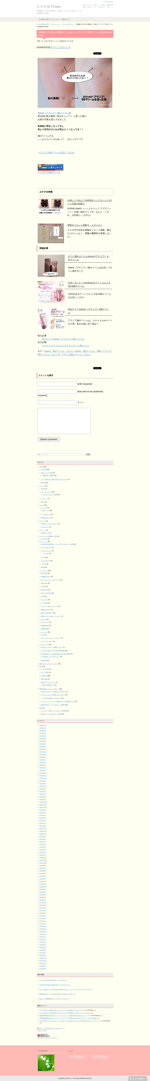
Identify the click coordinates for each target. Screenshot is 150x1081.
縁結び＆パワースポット (48, 682)
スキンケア (42, 521)
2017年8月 (42, 908)
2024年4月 (42, 741)
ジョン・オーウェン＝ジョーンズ (51, 638)
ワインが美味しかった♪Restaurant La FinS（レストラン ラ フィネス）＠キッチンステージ (66, 989)
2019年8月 (42, 865)
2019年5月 (42, 873)
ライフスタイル (44, 644)
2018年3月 (42, 894)
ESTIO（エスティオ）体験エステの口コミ (53, 691)
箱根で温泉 (44, 679)
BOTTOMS (44, 573)
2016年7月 (42, 939)
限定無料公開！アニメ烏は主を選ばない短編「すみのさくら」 (57, 994)
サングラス (44, 599)
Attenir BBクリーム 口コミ (58, 351)
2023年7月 (42, 760)
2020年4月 (42, 847)
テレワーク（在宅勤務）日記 (48, 536)
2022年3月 (42, 794)
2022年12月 (43, 773)
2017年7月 (42, 910)
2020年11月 (43, 831)
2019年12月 (43, 857)
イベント (42, 486)
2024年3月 (42, 744)
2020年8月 (42, 839)
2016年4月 (42, 947)
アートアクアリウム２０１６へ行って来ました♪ (65, 345)
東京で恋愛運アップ (49, 685)
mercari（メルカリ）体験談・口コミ (52, 647)
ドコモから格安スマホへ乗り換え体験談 (53, 650)
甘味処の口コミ (45, 518)
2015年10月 (43, 963)
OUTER (43, 586)
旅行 (40, 666)
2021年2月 (42, 823)
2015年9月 (42, 966)
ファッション (43, 570)
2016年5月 (42, 945)
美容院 (43, 567)
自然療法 (43, 629)
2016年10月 (43, 931)
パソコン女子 (43, 539)
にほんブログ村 (41, 1030)
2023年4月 (42, 765)
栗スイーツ (46, 510)
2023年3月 (42, 767)
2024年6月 (42, 736)
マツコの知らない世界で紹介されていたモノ (54, 479)
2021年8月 (42, 812)
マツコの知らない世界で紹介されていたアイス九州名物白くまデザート (60, 1010)
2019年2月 (42, 879)
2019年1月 (42, 881)
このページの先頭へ (138, 1078)
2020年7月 (42, 842)
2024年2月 (42, 746)
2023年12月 (43, 749)
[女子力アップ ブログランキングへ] (43, 1036)
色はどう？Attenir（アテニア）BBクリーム (63, 339)
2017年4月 (42, 916)
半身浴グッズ (45, 533)
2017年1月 (42, 923)
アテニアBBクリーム (50, 172)
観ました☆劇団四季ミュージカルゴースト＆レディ (54, 998)
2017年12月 (43, 902)
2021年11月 (43, 804)
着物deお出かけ (46, 609)
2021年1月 (42, 826)
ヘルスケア (42, 619)
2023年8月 (42, 757)
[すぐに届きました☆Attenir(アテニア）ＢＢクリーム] (51, 275)
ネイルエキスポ (45, 560)
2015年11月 (43, 960)
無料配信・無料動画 (49, 475)
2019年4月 (42, 876)
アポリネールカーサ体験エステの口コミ (53, 695)
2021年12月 (43, 802)
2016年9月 (42, 934)
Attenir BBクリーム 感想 (88, 351)
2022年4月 (42, 791)
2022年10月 (43, 778)
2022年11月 (43, 775)
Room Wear (44, 590)
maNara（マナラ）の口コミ (49, 523)
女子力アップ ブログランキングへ (47, 1038)
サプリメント (45, 622)
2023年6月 (42, 762)
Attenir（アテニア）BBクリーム (53, 113)
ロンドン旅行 (45, 672)
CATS (42, 635)
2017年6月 (42, 913)
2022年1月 (42, 799)
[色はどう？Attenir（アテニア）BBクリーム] (51, 328)
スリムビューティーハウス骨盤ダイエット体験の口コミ (57, 701)
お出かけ (43, 469)
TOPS (43, 596)
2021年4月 (42, 820)
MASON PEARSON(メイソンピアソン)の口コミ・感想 (57, 544)
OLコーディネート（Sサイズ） (50, 580)
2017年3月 (42, 918)
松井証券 (43, 660)
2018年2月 (42, 897)
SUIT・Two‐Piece (46, 593)
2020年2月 (42, 852)
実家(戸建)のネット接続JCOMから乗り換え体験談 (56, 654)
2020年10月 (43, 834)
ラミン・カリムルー (47, 641)
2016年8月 (42, 937)
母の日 (43, 502)
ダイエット (42, 530)
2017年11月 (43, 905)
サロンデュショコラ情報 (50, 494)
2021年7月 (42, 815)
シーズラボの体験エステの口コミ (51, 698)
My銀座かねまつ (46, 576)
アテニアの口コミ (60, 47)
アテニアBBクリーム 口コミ (76, 354)
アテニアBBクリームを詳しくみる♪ (57, 152)
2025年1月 (42, 728)
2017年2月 (42, 921)
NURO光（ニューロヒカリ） (51, 656)
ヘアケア (43, 564)
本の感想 (43, 482)
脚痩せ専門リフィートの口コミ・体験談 (53, 705)
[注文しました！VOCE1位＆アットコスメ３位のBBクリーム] (51, 301)
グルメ (41, 505)
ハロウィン (44, 498)
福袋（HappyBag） (47, 613)
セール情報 (44, 603)
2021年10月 (43, 807)
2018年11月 (43, 884)
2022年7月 (42, 786)
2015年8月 (42, 968)
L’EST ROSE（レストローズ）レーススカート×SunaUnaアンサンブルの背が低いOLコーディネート (69, 1021)
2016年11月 (43, 929)
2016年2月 (42, 953)
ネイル (43, 557)
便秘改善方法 (45, 625)
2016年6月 (42, 942)
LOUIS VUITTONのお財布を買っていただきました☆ (54, 985)
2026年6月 (42, 725)
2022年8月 (42, 783)
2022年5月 (42, 789)
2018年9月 (42, 889)
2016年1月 (42, 955)
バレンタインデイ (46, 492)
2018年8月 (42, 892)
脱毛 (40, 708)
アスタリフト (45, 527)
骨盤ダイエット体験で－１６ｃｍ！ (84, 225)
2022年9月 (42, 781)
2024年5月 (42, 738)
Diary (41, 467)
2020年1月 (42, 855)
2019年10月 (43, 863)
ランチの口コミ (45, 514)
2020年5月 (42, 844)
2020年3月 (42, 849)
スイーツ (43, 508)
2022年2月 (42, 797)
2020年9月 (42, 836)
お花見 (43, 488)
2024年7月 (42, 733)
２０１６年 (46, 553)
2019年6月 (42, 871)
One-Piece (44, 583)
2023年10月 (43, 754)
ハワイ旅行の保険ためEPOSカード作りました (53, 980)
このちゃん (87, 1013)
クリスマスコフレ (46, 551)
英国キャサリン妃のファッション (51, 616)
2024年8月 (42, 730)
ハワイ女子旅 (45, 669)
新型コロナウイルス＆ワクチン (48, 664)
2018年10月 (43, 886)
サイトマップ (109, 1)
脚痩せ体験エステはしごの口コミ (49, 689)
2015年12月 (43, 958)
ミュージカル (43, 632)
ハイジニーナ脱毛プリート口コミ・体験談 (53, 711)
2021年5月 (42, 818)
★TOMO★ (93, 1018)
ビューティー (43, 541)
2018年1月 (42, 900)
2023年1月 (42, 770)
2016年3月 (42, 950)
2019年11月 (43, 860)
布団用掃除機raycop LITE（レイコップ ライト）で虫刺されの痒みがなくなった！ (63, 1015)
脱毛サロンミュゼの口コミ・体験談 (51, 714)
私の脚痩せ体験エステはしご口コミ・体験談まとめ (54, 19)
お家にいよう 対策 (46, 473)
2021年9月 (42, 810)
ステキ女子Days (49, 6)
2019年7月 (42, 868)
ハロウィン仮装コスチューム (49, 606)
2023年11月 (43, 752)
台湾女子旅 (44, 675)
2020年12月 (43, 828)
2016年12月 (43, 926)
